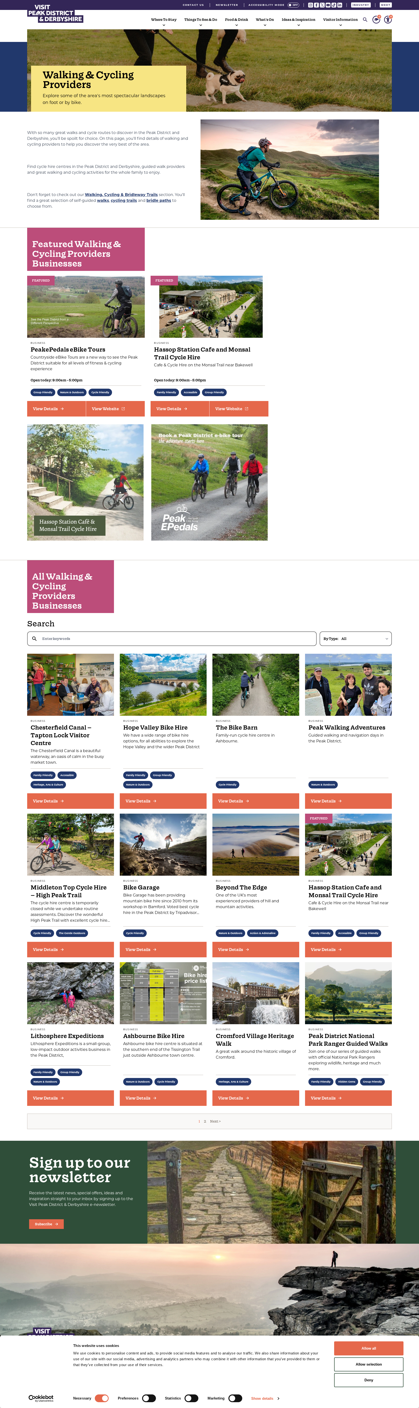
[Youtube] (328, 5)
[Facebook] (316, 5)
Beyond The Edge (241, 887)
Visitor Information (340, 19)
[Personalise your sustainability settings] (376, 20)
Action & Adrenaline (262, 933)
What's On (265, 19)
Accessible (190, 392)
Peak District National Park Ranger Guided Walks (348, 1040)
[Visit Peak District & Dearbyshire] (55, 13)
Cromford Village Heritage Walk (255, 1040)
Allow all (369, 1348)
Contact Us (193, 5)
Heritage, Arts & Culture (48, 784)
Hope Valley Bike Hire (155, 728)
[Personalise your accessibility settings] (388, 20)
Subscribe (43, 1224)
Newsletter (227, 5)
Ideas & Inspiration (298, 19)
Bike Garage (141, 887)
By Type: (330, 638)
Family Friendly (166, 392)
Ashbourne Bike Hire (154, 1036)
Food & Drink (236, 19)
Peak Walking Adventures (346, 728)
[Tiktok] (333, 5)
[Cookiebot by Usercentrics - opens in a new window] (41, 1398)
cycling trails (124, 200)
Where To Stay (164, 19)
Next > (215, 1121)
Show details (262, 1398)
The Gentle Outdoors (72, 933)
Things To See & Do (200, 19)
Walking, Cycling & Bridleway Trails (121, 194)
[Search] (365, 19)
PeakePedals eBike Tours (68, 350)
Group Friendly (42, 392)
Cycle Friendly (100, 392)
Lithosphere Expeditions (67, 1036)
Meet (385, 5)
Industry (361, 5)
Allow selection (369, 1364)
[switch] (149, 1398)
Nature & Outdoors (72, 392)
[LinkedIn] (339, 5)
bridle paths (158, 200)
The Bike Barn (237, 728)
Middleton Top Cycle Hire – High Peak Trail (69, 891)
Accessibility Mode (267, 5)
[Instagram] (310, 5)
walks (103, 200)
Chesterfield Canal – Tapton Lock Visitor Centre (61, 735)
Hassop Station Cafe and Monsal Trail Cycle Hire (202, 353)
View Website (105, 408)
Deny (368, 1380)
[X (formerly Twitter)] (322, 5)
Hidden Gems (346, 1081)
